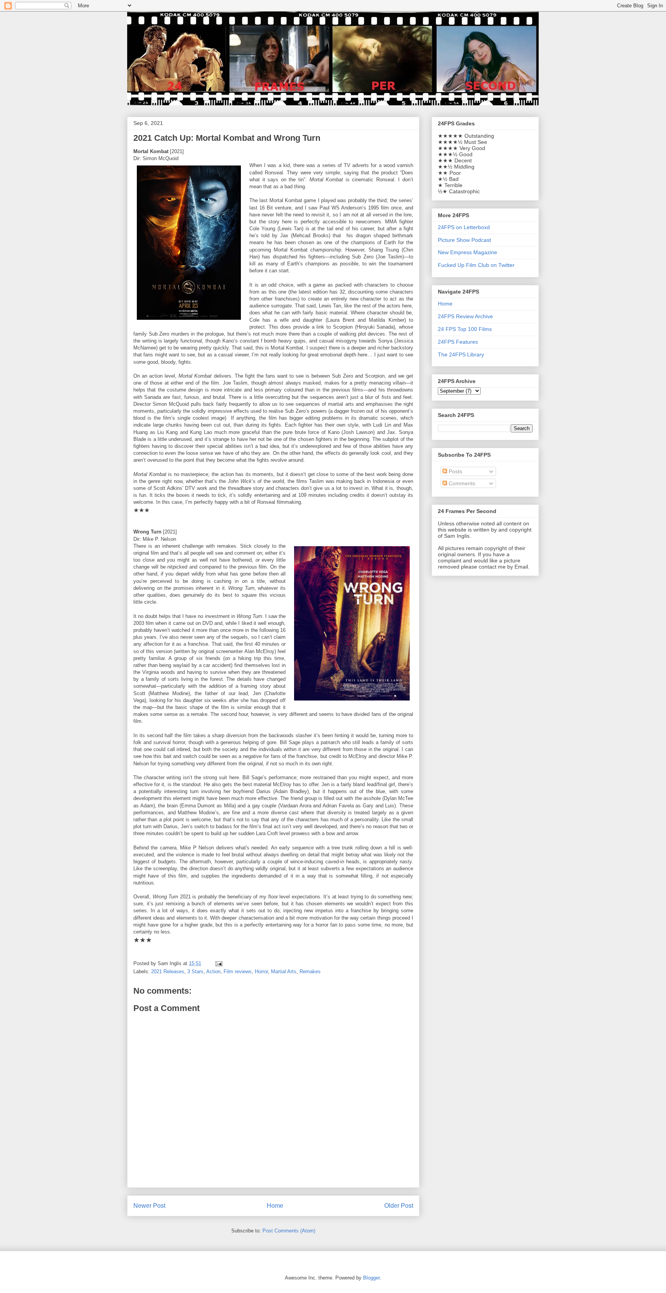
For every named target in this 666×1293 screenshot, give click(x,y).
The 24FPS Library (461, 354)
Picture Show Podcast (464, 240)
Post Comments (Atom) (288, 1231)
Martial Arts (283, 971)
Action (213, 971)
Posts (454, 471)
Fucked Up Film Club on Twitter (476, 265)
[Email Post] (218, 963)
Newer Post (149, 1205)
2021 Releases (167, 971)
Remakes (310, 971)
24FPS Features (458, 342)
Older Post (398, 1205)
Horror (261, 971)
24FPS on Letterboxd (464, 227)
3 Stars (195, 971)
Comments (461, 483)
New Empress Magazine (467, 252)
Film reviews (238, 971)
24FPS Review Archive (465, 316)
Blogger (371, 1278)
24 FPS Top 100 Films (465, 329)
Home (275, 1205)
